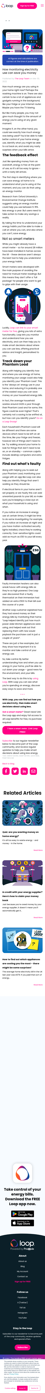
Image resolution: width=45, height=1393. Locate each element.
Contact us (22, 1276)
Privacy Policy (13, 1374)
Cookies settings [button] (10, 1388)
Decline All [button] (34, 1388)
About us (22, 1261)
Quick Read (35, 756)
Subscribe (7, 740)
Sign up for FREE (22, 1281)
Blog (23, 1266)
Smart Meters (24, 756)
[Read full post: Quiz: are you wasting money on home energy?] (22, 813)
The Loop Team (22, 78)
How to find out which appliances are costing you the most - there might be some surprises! (21, 963)
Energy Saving (12, 756)
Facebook (22, 1297)
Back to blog (8, 763)
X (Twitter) (22, 1302)
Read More (38, 850)
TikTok (22, 1307)
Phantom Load (8, 758)
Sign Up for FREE (27, 6)
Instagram (22, 1312)
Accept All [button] (22, 1388)
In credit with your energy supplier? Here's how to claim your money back (22, 896)
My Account (22, 1271)
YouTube (22, 1317)
